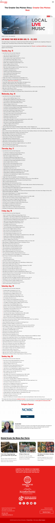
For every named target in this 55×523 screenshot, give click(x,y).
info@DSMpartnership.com (7, 514)
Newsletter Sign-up (46, 512)
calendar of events (21, 399)
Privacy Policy (29, 520)
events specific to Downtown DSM (42, 400)
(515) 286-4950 (5, 513)
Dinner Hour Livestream (13, 80)
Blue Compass (42, 520)
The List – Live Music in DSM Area (39, 46)
